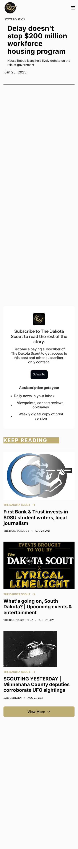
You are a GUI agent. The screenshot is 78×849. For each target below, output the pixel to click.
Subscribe (39, 374)
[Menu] (73, 7)
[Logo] (10, 7)
